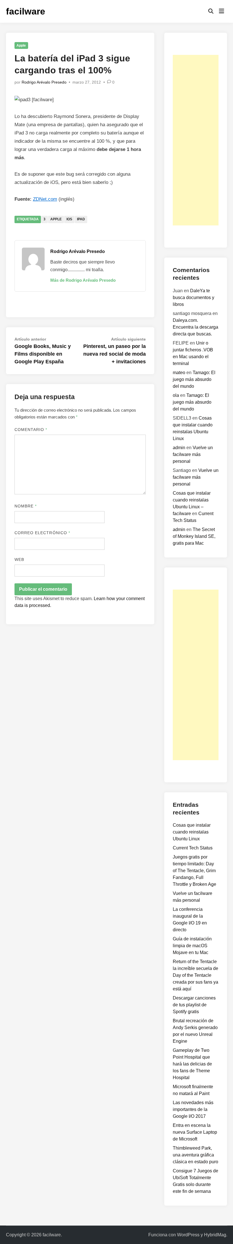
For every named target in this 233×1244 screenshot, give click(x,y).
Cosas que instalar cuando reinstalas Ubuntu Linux (192, 832)
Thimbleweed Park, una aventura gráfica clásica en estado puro (195, 1155)
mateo (179, 372)
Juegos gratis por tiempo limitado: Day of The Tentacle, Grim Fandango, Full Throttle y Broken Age (194, 871)
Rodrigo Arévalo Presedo (44, 82)
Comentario (30, 429)
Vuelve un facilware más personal (193, 454)
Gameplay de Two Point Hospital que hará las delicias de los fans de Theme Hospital (192, 1064)
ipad (81, 219)
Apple (21, 45)
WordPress (188, 1234)
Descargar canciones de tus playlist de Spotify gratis (194, 1005)
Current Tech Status (193, 847)
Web (19, 559)
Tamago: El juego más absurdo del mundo (194, 379)
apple (56, 219)
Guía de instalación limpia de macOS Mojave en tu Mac (192, 945)
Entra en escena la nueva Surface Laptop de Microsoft (195, 1132)
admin (179, 447)
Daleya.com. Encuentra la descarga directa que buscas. (195, 327)
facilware (25, 11)
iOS (69, 219)
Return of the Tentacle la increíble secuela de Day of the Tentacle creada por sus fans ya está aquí (195, 975)
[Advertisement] (196, 140)
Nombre (25, 506)
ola (176, 395)
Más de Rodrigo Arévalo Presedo (83, 280)
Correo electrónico (42, 532)
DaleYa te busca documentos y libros (193, 297)
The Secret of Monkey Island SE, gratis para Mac (194, 536)
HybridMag (215, 1234)
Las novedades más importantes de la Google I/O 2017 (193, 1109)
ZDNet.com (45, 199)
